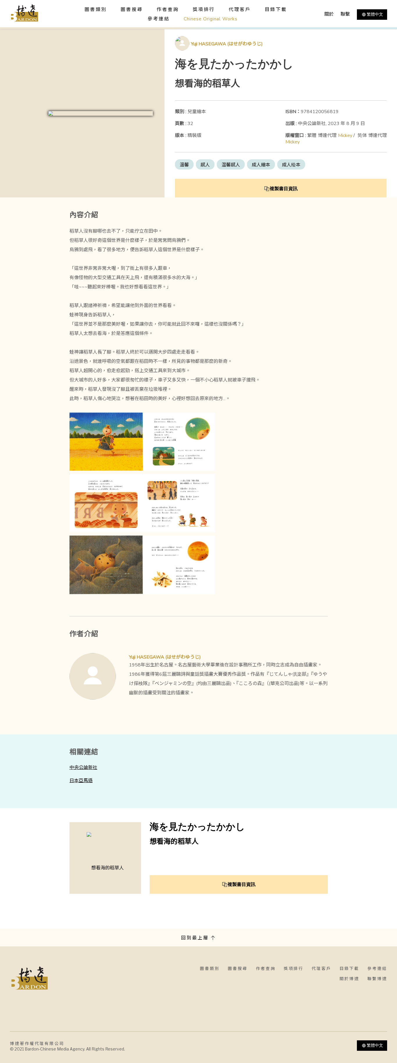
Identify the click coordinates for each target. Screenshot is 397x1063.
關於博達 (349, 979)
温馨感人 (230, 165)
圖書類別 (210, 968)
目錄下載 (276, 9)
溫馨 (184, 165)
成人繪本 (261, 165)
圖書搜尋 (238, 968)
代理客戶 (240, 9)
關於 (329, 14)
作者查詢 (168, 9)
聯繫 (345, 14)
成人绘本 (291, 165)
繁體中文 (375, 14)
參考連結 (159, 19)
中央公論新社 (83, 767)
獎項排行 (204, 9)
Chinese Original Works (210, 19)
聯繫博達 (377, 979)
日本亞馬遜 (81, 780)
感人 (205, 165)
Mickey (345, 135)
